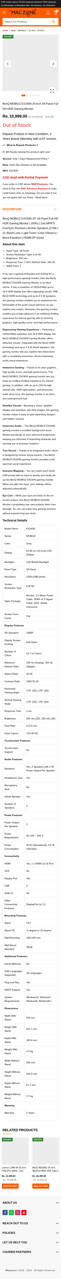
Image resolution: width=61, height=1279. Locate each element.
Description (12, 209)
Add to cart (10, 1186)
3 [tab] (30, 95)
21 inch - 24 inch (36, 30)
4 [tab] (33, 95)
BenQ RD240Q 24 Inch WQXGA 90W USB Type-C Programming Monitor (45, 1171)
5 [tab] (36, 95)
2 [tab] (27, 95)
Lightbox (52, 91)
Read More (41, 197)
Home (5, 30)
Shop (13, 30)
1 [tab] (23, 95)
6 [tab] (39, 95)
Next (53, 64)
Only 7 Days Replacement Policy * (30, 158)
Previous (7, 64)
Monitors (22, 30)
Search (53, 21)
